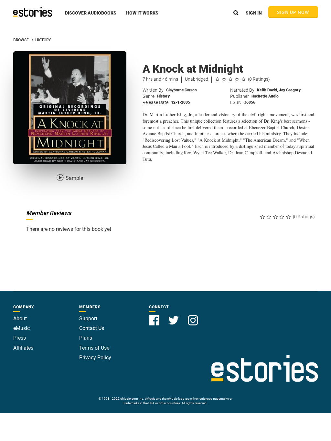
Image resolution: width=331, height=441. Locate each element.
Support (88, 318)
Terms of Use (94, 348)
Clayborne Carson (181, 90)
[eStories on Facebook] (155, 316)
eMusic (21, 328)
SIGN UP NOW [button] (293, 12)
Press (19, 338)
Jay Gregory (290, 90)
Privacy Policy (95, 357)
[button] (90, 16)
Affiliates (23, 348)
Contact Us (91, 328)
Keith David (267, 90)
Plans (85, 338)
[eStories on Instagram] (193, 316)
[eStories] (32, 12)
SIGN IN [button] (254, 12)
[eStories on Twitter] (174, 316)
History (163, 96)
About (20, 318)
